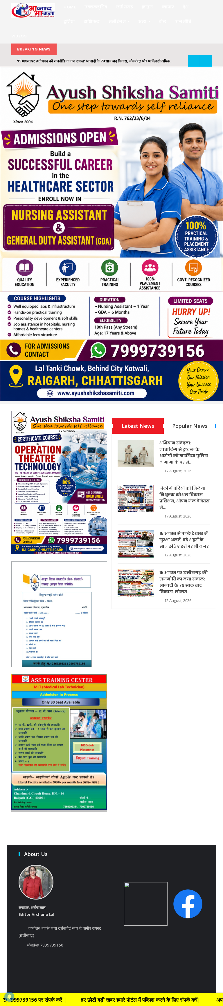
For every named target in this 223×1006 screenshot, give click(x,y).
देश (185, 7)
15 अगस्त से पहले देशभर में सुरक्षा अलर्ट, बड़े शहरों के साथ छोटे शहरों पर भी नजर (184, 540)
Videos (19, 36)
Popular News (190, 425)
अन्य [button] (143, 21)
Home (70, 7)
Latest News (138, 425)
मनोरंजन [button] (118, 21)
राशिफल (92, 21)
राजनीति (183, 21)
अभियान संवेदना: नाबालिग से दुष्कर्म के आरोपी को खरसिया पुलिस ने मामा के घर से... (183, 452)
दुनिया (69, 21)
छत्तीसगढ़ (124, 7)
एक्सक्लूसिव (95, 7)
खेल (163, 21)
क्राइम (147, 7)
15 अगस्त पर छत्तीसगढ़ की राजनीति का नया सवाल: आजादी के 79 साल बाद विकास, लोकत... (183, 582)
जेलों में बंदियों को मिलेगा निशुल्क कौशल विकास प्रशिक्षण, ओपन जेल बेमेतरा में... (184, 497)
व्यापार (168, 7)
